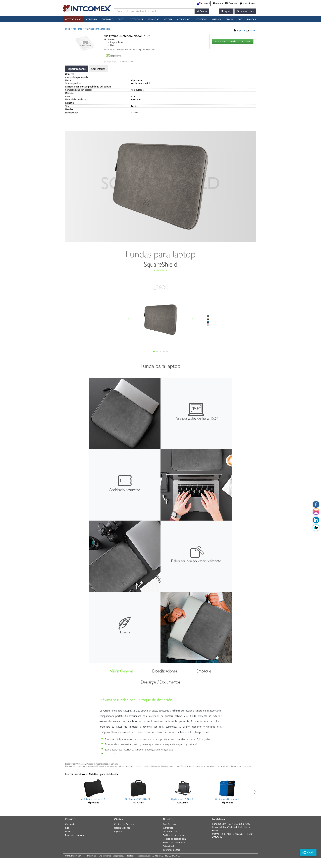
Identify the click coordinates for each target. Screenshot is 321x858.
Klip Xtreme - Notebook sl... (227, 799)
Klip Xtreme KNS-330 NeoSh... (138, 799)
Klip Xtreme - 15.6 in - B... (182, 799)
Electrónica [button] (136, 19)
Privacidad (168, 846)
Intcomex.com (170, 831)
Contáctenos (169, 824)
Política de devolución (174, 835)
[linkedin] (316, 520)
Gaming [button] (216, 19)
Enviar (252, 30)
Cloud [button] (229, 19)
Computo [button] (91, 19)
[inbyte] (316, 527)
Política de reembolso (174, 842)
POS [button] (240, 19)
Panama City (219, 823)
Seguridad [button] (201, 19)
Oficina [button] (168, 19)
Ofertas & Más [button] (73, 19)
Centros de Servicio (124, 824)
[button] (203, 3)
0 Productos (249, 3)
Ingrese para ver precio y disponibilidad (232, 41)
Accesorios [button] (183, 19)
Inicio (67, 28)
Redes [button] (121, 19)
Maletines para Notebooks (97, 28)
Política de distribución (174, 838)
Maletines (77, 28)
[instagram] (316, 512)
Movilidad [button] (153, 19)
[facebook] (316, 504)
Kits (67, 827)
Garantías (168, 827)
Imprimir (241, 30)
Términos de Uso (171, 849)
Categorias (70, 824)
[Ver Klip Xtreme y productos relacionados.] (113, 55)
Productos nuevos (74, 835)
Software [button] (107, 19)
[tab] (76, 68)
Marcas (251, 19)
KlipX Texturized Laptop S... (93, 799)
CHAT (310, 852)
